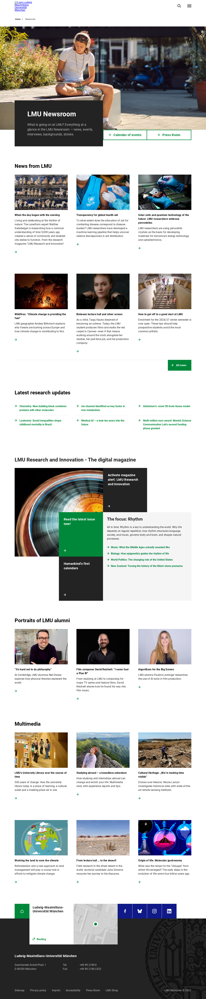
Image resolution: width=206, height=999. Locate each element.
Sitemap (19, 990)
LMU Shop (112, 990)
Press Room (93, 990)
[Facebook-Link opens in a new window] (125, 911)
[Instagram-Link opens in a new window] (154, 911)
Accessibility (73, 990)
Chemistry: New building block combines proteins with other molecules (42, 408)
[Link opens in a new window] (73, 924)
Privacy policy (38, 990)
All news (181, 365)
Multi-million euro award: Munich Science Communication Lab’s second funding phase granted (167, 424)
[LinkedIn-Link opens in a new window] (169, 911)
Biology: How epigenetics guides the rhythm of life (140, 553)
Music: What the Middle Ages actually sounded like (140, 547)
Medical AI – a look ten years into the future (102, 422)
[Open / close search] (179, 6)
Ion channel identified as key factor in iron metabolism (103, 408)
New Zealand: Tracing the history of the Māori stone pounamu (147, 566)
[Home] (22, 911)
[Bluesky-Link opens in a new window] (139, 911)
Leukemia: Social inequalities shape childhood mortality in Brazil (40, 422)
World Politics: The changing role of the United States (142, 559)
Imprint (56, 990)
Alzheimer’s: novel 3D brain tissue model (166, 406)
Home (17, 19)
